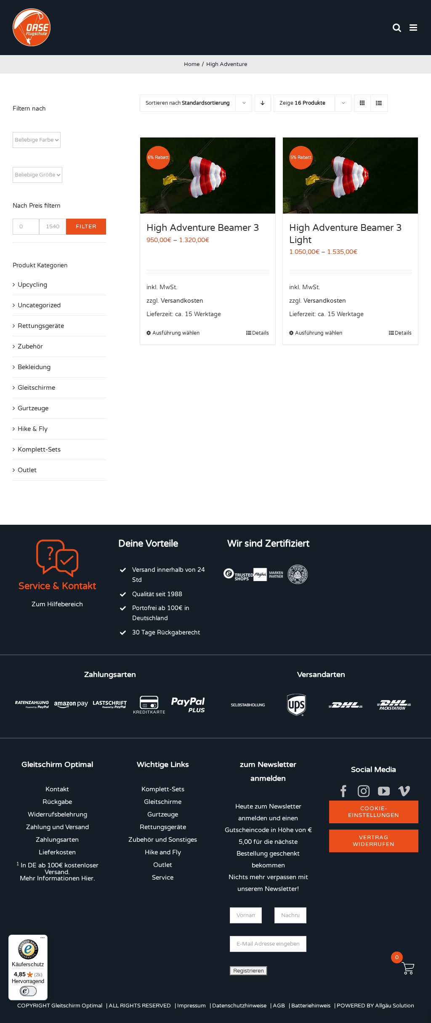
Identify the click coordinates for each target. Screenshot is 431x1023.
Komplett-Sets (39, 449)
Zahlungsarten (57, 839)
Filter (86, 226)
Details (260, 333)
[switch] (28, 991)
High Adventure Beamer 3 (202, 227)
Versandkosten (182, 301)
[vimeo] (404, 791)
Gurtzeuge (33, 408)
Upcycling (32, 284)
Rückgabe (57, 802)
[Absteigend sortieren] (263, 103)
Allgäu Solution (394, 1005)
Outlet (27, 470)
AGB (279, 1005)
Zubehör (30, 346)
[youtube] (384, 791)
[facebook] (343, 791)
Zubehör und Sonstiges (162, 839)
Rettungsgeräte (41, 326)
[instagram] (364, 791)
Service (162, 877)
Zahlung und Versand (57, 827)
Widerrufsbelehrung (57, 814)
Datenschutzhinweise (239, 1005)
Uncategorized (39, 305)
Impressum (191, 1005)
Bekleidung (34, 367)
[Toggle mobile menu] (414, 27)
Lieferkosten (57, 852)
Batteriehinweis (310, 1005)
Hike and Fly (163, 852)
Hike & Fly (33, 429)
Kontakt (57, 789)
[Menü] (42, 940)
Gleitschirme (36, 387)
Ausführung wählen (176, 333)
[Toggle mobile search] (397, 27)
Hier (87, 878)
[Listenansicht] (379, 103)
